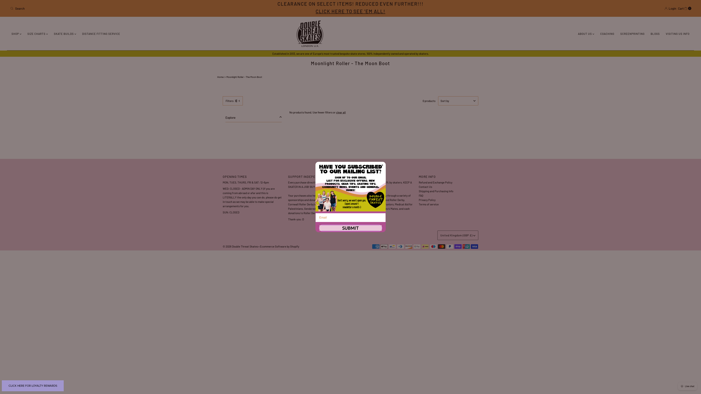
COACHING (607, 33)
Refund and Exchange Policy (435, 182)
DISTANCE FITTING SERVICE (101, 33)
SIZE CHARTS (36, 33)
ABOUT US (585, 33)
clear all (341, 112)
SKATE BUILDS (64, 33)
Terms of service (429, 204)
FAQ (421, 195)
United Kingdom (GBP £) (456, 235)
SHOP (16, 33)
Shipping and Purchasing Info (436, 191)
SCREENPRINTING (632, 33)
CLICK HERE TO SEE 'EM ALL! (350, 11)
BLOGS (655, 33)
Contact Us (425, 186)
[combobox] (122, 8)
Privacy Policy (427, 200)
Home (220, 76)
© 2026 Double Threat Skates (240, 246)
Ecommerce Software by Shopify (279, 246)
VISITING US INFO (677, 33)
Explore (230, 117)
